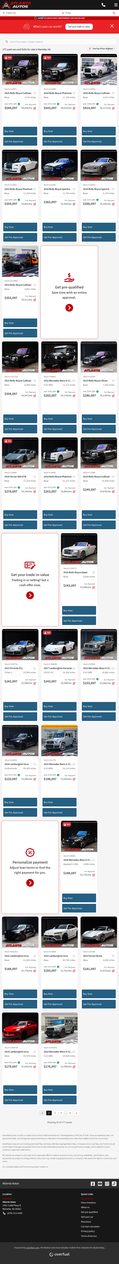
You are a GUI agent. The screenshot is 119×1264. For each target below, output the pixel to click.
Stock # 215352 (89, 376)
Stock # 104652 (50, 472)
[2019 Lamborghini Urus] (20, 1028)
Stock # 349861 (69, 856)
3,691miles (30, 289)
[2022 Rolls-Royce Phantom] (20, 165)
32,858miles (108, 481)
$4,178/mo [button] (68, 394)
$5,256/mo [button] (107, 202)
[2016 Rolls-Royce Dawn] (79, 548)
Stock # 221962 (50, 185)
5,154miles (109, 193)
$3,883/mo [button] (68, 490)
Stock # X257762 (11, 664)
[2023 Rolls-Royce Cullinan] (20, 261)
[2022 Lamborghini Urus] (20, 932)
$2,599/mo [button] (68, 1065)
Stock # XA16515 (11, 951)
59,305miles (29, 768)
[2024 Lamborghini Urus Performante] (20, 740)
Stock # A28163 (10, 760)
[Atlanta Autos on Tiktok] (113, 1183)
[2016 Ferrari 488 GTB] (20, 453)
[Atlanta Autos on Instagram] (105, 1183)
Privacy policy (88, 1231)
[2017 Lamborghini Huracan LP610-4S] (59, 644)
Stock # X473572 (50, 1047)
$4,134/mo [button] (107, 394)
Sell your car (87, 1217)
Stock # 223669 (50, 89)
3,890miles (89, 864)
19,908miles (69, 1056)
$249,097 (89, 489)
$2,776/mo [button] (87, 873)
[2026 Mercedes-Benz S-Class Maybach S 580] (79, 836)
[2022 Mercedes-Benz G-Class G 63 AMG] (59, 357)
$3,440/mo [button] (107, 681)
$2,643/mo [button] (28, 1065)
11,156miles (69, 97)
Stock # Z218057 (11, 280)
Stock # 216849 (10, 472)
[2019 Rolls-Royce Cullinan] (99, 453)
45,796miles (69, 960)
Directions (86, 1221)
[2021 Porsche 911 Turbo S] (20, 644)
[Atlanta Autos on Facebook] (91, 1183)
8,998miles (30, 385)
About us (85, 1207)
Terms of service (89, 1236)
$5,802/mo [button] (28, 202)
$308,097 (10, 393)
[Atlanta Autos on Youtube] (98, 1183)
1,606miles (109, 385)
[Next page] (76, 1113)
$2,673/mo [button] (107, 969)
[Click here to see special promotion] (59, 18)
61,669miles (29, 960)
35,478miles (29, 1056)
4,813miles (109, 97)
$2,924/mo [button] (68, 777)
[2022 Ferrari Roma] (99, 932)
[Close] (112, 26)
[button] (103, 5)
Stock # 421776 (50, 760)
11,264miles (29, 193)
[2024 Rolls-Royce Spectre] (59, 165)
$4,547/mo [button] (28, 394)
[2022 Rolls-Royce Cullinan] (20, 357)
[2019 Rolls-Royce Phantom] (59, 453)
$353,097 (10, 297)
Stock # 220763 (89, 185)
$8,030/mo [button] (28, 106)
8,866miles (89, 576)
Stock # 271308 (89, 951)
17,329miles (29, 481)
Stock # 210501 (10, 185)
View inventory (88, 1202)
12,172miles (69, 385)
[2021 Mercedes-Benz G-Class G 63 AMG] (59, 740)
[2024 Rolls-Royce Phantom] (59, 69)
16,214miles (69, 768)
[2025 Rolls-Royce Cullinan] (20, 69)
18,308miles (69, 672)
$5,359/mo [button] (68, 202)
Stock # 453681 (50, 376)
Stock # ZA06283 (50, 664)
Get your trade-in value (79, 26)
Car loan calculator (90, 1226)
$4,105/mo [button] (28, 490)
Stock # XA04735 (11, 1047)
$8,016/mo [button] (68, 106)
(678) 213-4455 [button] (14, 1213)
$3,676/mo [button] (107, 490)
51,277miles (69, 481)
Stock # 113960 (89, 472)
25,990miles (29, 672)
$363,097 (50, 202)
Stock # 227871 (10, 89)
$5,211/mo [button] (28, 298)
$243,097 (69, 585)
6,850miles (109, 960)
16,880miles (108, 672)
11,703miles (69, 193)
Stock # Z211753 (11, 376)
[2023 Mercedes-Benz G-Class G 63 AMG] (99, 644)
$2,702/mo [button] (68, 969)
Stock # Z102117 (70, 568)
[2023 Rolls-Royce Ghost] (99, 357)
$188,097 (69, 873)
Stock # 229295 (89, 89)
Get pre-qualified (89, 1212)
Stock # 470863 (89, 664)
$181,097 (89, 969)
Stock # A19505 (50, 951)
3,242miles (30, 97)
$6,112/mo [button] (107, 106)
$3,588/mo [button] (87, 586)
